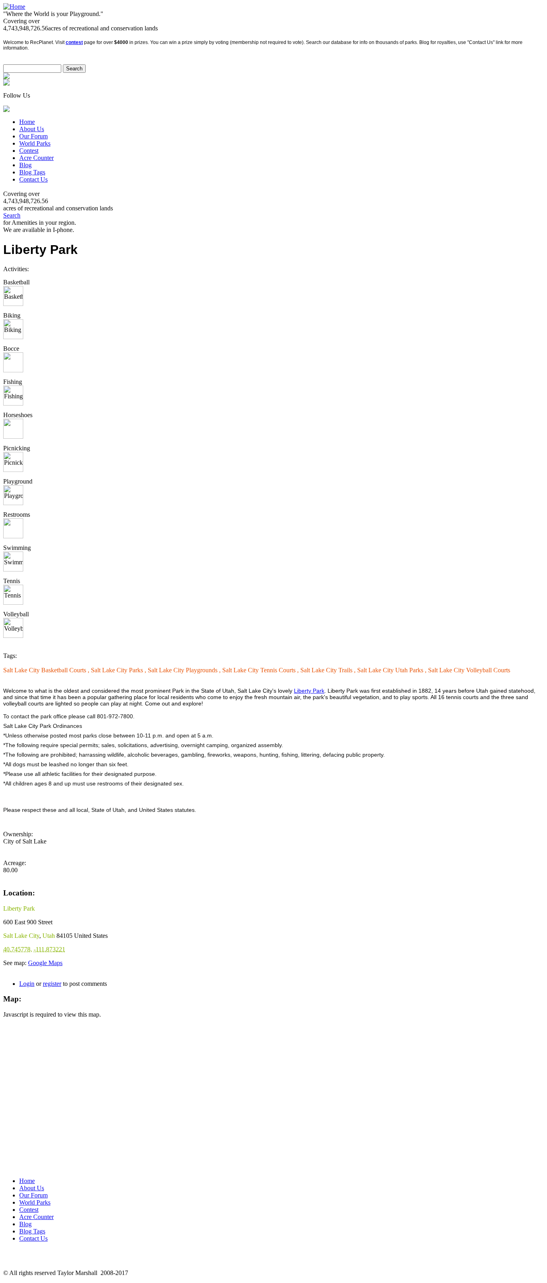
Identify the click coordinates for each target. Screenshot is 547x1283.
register (52, 983)
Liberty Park (309, 690)
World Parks (34, 143)
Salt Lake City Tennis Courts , (261, 670)
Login (26, 983)
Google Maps (45, 962)
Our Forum (33, 136)
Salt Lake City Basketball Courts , (47, 670)
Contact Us (33, 179)
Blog (25, 165)
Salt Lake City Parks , (119, 670)
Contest (28, 150)
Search (11, 215)
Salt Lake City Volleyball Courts (469, 670)
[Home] (14, 6)
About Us (31, 129)
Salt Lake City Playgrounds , (185, 670)
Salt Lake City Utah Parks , (392, 670)
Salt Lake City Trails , (328, 670)
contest (74, 42)
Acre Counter (36, 157)
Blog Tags (32, 172)
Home (27, 121)
